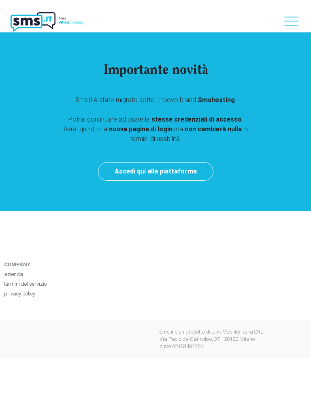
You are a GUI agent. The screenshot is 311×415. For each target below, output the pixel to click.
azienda (13, 274)
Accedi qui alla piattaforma (156, 171)
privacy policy (19, 294)
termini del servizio (25, 284)
